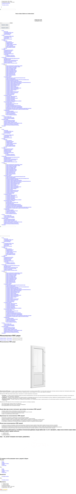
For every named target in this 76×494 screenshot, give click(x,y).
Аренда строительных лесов (9, 117)
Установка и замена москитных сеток (12, 85)
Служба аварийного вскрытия (9, 120)
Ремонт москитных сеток (10, 73)
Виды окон (6, 31)
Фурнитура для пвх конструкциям (10, 61)
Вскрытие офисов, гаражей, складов (10, 122)
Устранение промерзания (10, 198)
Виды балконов (9, 41)
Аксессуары (6, 54)
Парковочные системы (8, 50)
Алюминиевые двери (8, 135)
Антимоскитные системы (8, 148)
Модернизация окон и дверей (9, 101)
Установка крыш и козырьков (11, 44)
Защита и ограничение (8, 160)
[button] (38, 127)
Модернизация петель (10, 104)
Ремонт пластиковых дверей (11, 68)
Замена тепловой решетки (10, 78)
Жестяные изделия (7, 59)
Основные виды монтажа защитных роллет (11, 58)
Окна (3, 30)
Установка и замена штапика (11, 89)
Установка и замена (7, 76)
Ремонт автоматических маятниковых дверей (14, 65)
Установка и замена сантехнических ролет (13, 87)
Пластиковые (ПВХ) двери (9, 36)
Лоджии (5, 48)
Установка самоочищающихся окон (12, 91)
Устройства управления (10, 55)
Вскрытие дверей (5, 119)
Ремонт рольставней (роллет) (11, 70)
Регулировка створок (10, 209)
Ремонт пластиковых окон (10, 69)
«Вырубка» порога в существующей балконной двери (15, 77)
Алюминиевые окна (7, 33)
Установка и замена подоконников (12, 185)
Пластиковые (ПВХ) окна (8, 32)
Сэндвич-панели (9, 102)
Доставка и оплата (5, 476)
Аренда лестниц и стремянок (9, 118)
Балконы (3, 39)
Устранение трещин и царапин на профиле (13, 100)
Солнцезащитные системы (9, 53)
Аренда (3, 115)
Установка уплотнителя (10, 93)
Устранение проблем (7, 95)
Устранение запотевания (10, 97)
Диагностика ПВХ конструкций (12, 210)
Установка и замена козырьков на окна (13, 84)
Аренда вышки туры (7, 116)
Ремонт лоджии (9, 75)
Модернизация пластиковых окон (12, 103)
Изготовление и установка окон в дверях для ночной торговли (17, 109)
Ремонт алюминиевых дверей (11, 71)
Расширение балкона (10, 42)
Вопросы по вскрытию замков (9, 121)
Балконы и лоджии (5, 463)
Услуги (3, 63)
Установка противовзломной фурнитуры (13, 105)
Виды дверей (6, 136)
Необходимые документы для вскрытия (11, 222)
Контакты (4, 125)
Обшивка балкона (9, 43)
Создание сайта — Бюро (71, 492)
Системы (3, 147)
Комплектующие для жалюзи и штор (10, 161)
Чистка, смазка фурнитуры (11, 113)
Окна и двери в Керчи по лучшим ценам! (24, 13)
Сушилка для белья (9, 45)
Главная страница (3, 338)
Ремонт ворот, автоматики (11, 173)
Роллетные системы (7, 52)
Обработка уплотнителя (10, 112)
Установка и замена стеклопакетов (12, 88)
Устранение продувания (10, 197)
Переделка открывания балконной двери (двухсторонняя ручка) (17, 79)
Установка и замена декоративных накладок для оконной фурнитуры (18, 82)
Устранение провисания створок (12, 98)
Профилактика (6, 110)
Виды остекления (7, 34)
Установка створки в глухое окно (12, 92)
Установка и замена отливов (11, 86)
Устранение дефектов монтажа (11, 96)
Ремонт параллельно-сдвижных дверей (13, 66)
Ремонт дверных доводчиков (11, 67)
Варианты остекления (8, 38)
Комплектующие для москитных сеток (11, 60)
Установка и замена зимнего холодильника (13, 83)
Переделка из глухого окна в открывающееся (14, 107)
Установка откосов (9, 90)
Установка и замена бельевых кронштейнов (14, 81)
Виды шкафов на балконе (10, 47)
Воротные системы (7, 51)
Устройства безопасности (10, 56)
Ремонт (3, 464)
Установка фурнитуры (10, 94)
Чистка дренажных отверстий (11, 114)
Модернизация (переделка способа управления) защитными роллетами (18, 108)
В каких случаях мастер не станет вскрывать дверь (13, 123)
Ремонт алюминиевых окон (11, 72)
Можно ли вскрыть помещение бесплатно (11, 124)
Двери (3, 35)
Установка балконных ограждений (12, 80)
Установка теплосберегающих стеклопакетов (14, 106)
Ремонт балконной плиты (10, 46)
